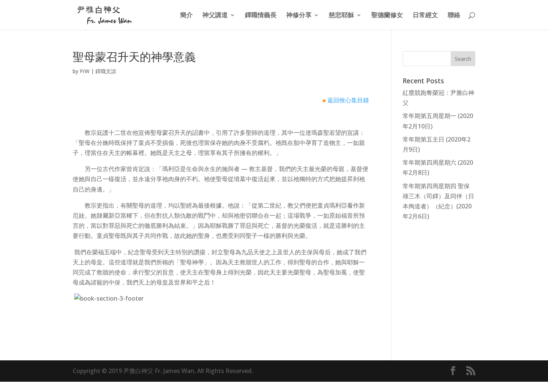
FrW (84, 71)
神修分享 (299, 15)
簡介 (186, 15)
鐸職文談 (105, 71)
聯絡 (454, 15)
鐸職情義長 (261, 15)
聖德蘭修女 (387, 15)
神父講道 (215, 15)
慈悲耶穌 (341, 15)
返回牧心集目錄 (348, 100)
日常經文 (425, 15)
